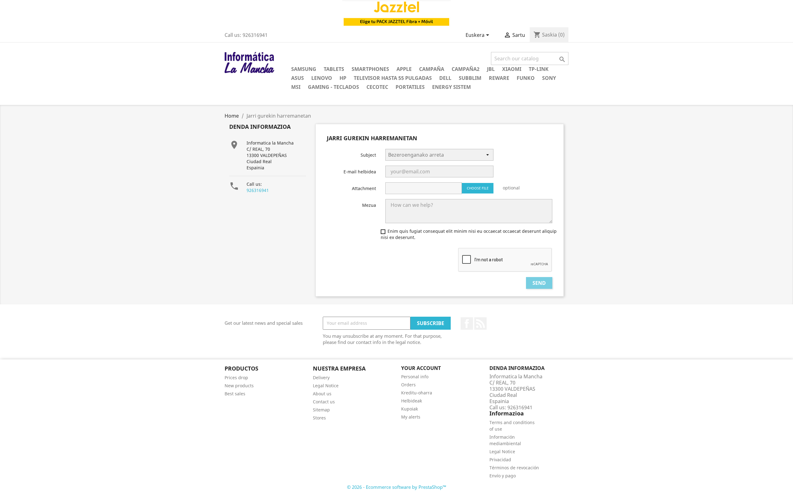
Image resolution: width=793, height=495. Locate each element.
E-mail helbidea (360, 172)
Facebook (467, 323)
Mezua (369, 205)
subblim (470, 78)
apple (404, 69)
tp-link (539, 69)
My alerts (410, 417)
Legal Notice (326, 386)
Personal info (414, 377)
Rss (480, 323)
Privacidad (500, 459)
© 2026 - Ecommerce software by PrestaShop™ (396, 487)
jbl (491, 69)
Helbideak (411, 401)
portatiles (410, 87)
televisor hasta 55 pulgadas (393, 78)
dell (445, 78)
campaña (431, 69)
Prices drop (236, 377)
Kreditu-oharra (416, 393)
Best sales (235, 394)
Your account (421, 368)
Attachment (364, 188)
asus (297, 78)
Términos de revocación (514, 468)
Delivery (321, 377)
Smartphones (370, 69)
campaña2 (466, 69)
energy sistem (451, 87)
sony (549, 78)
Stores (319, 418)
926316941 (258, 190)
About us (322, 394)
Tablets (334, 69)
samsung (303, 69)
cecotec (377, 87)
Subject (368, 155)
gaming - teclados (333, 87)
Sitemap (321, 410)
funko (526, 78)
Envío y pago (502, 476)
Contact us (324, 402)
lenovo (321, 78)
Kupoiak (409, 409)
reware (499, 78)
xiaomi (511, 69)
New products (239, 386)
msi (295, 87)
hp (343, 78)
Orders (408, 385)
